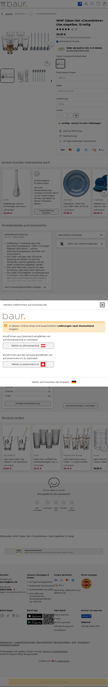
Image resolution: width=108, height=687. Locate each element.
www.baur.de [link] (51, 382)
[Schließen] (102, 305)
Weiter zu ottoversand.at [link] (25, 346)
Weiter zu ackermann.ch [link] (25, 364)
